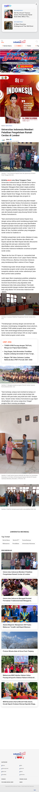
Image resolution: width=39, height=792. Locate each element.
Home (3, 125)
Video (19, 46)
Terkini (29, 46)
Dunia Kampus (26, 540)
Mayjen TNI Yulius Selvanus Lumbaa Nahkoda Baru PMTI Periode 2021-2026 (18, 359)
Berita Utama (8, 46)
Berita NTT (16, 540)
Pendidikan (15, 543)
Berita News (6, 540)
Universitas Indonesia (28, 543)
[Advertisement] (19, 774)
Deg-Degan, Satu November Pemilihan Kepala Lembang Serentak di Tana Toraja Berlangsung (19, 353)
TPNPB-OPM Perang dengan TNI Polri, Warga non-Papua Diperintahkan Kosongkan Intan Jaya (18, 347)
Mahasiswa (6, 543)
